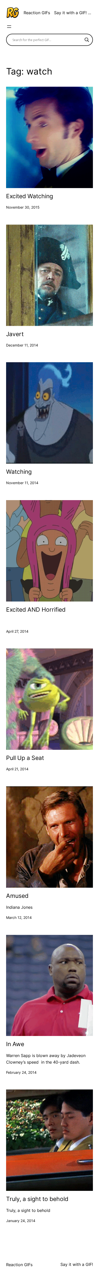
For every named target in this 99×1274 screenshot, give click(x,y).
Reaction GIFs (37, 12)
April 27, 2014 (17, 631)
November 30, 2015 (23, 207)
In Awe (15, 1044)
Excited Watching (29, 196)
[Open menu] (9, 27)
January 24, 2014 (20, 1220)
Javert (15, 334)
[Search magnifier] (86, 39)
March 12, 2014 (19, 917)
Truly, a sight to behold (37, 1199)
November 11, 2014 (22, 483)
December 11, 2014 (22, 345)
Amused (17, 896)
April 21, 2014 (17, 769)
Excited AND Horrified (35, 610)
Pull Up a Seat (25, 758)
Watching (19, 472)
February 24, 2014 (21, 1072)
